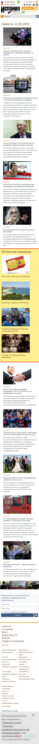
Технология (6, 664)
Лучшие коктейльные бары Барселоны (13, 356)
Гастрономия (6, 672)
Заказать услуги (31, 11)
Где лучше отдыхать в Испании (15, 302)
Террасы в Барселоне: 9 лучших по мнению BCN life (15, 330)
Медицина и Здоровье (10, 674)
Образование (23, 672)
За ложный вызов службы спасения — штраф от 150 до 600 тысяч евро (19, 520)
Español (36, 2)
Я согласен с (15, 612)
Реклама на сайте (8, 698)
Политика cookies (11, 722)
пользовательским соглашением (18, 612)
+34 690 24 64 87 (9, 2)
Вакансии (5, 693)
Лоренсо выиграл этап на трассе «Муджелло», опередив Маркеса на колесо (18, 53)
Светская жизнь (7, 652)
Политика (5, 662)
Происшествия (24, 676)
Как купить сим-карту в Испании (16, 276)
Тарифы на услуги (8, 696)
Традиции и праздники (10, 667)
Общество (5, 679)
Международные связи (27, 679)
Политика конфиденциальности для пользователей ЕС (15, 729)
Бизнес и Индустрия (9, 650)
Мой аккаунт (6, 706)
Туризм (21, 664)
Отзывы (5, 701)
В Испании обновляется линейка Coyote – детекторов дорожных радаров (20, 99)
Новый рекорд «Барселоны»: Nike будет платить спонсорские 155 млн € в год (20, 433)
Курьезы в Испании (8, 681)
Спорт (4, 676)
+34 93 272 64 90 (9, 4)
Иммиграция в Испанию (10, 703)
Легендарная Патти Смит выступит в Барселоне (19, 231)
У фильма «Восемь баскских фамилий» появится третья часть (19, 479)
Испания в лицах (24, 659)
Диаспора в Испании (9, 659)
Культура (22, 674)
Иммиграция (23, 657)
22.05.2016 (6, 48)
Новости (7, 16)
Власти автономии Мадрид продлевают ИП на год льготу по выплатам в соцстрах (17, 391)
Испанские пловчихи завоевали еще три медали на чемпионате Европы (18, 185)
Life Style (5, 657)
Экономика (23, 662)
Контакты (5, 691)
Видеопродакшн (7, 686)
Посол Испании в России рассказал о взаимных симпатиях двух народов (18, 144)
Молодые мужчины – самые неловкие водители (19, 565)
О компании (28, 2)
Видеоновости (24, 650)
